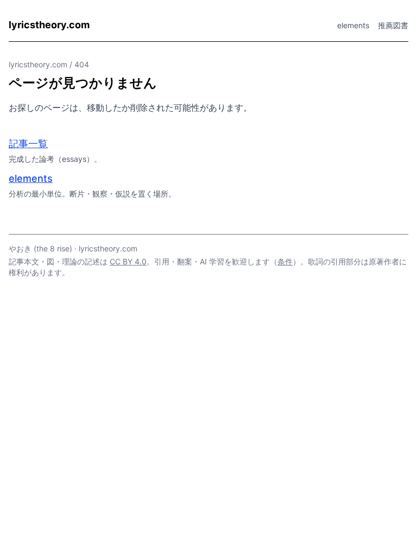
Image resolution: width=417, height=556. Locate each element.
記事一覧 (28, 143)
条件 (285, 261)
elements (353, 25)
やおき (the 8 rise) (40, 248)
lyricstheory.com (49, 24)
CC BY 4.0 (128, 261)
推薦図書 (393, 25)
